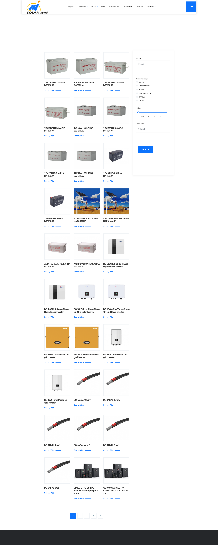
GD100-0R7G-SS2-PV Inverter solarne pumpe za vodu (86, 490)
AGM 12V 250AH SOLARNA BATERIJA (57, 265)
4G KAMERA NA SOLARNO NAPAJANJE (86, 220)
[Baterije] (137, 82)
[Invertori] (137, 89)
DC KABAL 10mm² (82, 400)
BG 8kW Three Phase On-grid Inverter (115, 356)
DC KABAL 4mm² (52, 445)
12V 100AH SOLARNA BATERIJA (54, 84)
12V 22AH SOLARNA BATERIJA (83, 129)
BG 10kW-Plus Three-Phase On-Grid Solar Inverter (87, 311)
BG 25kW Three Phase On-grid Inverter (56, 356)
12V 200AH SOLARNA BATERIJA (113, 84)
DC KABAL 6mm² (111, 445)
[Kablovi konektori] (137, 93)
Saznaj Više (49, 90)
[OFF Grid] (137, 97)
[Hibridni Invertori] (137, 85)
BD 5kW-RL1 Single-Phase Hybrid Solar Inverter (115, 265)
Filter (145, 149)
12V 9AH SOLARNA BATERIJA (112, 175)
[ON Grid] (137, 100)
